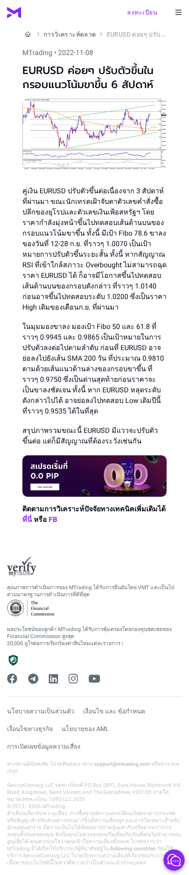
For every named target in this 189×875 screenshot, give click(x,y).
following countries (133, 848)
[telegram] (33, 679)
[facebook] (12, 679)
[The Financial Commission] (31, 608)
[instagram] (73, 679)
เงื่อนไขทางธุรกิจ (30, 728)
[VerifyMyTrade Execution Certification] (21, 567)
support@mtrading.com (122, 764)
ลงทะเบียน (142, 12)
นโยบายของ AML (85, 728)
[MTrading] (14, 12)
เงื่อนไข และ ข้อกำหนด (114, 711)
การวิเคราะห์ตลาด (70, 34)
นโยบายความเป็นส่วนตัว (40, 711)
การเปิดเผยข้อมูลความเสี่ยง (43, 746)
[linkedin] (53, 679)
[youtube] (94, 679)
